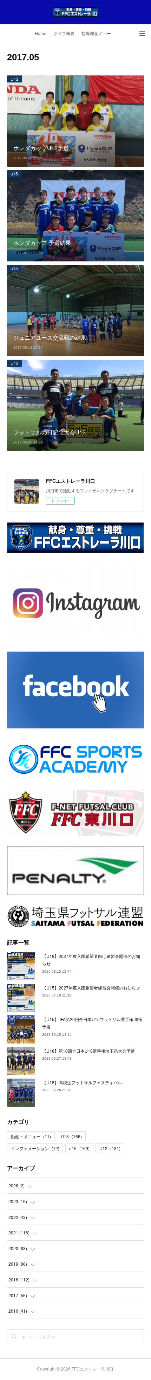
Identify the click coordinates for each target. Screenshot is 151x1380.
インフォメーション (35, 1148)
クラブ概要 (63, 33)
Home (40, 33)
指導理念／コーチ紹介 (100, 33)
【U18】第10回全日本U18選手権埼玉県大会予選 (88, 1051)
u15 (14, 173)
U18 (71, 1136)
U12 (15, 79)
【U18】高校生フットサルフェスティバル (82, 1082)
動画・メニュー (31, 1136)
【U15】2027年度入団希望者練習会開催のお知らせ (91, 988)
